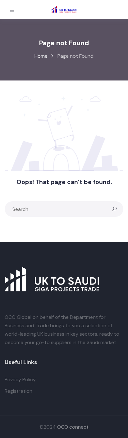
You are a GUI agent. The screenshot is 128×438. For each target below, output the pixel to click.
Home (41, 56)
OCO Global (18, 317)
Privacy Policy (20, 379)
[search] (114, 209)
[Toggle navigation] (12, 9)
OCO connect (73, 427)
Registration (18, 391)
